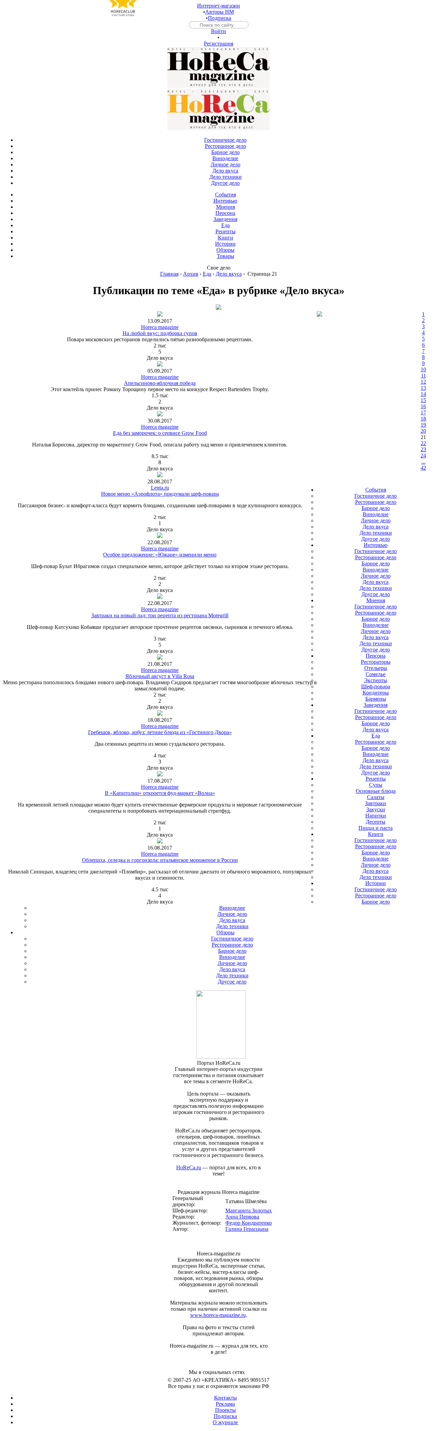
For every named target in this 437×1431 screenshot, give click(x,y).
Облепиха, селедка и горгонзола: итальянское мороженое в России (160, 860)
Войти (218, 31)
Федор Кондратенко (248, 1223)
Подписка (219, 18)
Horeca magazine (160, 327)
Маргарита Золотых (248, 1210)
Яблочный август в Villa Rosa (159, 676)
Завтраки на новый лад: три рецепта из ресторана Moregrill (159, 615)
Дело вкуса (229, 274)
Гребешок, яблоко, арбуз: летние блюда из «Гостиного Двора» (160, 732)
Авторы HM (219, 12)
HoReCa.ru (188, 1167)
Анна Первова (242, 1217)
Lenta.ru (160, 488)
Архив (190, 274)
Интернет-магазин (218, 6)
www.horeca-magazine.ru (218, 1315)
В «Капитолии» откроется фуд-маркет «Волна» (160, 793)
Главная (169, 274)
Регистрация (218, 43)
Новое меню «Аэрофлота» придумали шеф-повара (160, 494)
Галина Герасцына (246, 1229)
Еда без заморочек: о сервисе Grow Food (160, 433)
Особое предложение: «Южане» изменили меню (159, 555)
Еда (207, 274)
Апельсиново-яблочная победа (160, 383)
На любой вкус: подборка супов (160, 333)
